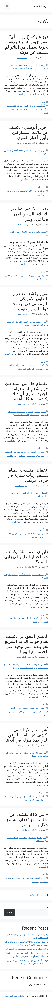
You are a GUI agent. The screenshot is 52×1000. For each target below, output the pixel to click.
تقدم (25, 711)
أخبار (35, 191)
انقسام (9, 452)
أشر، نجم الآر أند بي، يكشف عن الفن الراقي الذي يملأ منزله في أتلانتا (26, 735)
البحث (45, 907)
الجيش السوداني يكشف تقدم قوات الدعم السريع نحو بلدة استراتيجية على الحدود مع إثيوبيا (26, 644)
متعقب (45, 279)
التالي (31, 895)
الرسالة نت (41, 6)
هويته (11, 109)
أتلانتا (43, 796)
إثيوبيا (42, 708)
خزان (15, 533)
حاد (42, 455)
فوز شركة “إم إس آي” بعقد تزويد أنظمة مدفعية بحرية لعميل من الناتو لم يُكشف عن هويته (26, 44)
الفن (14, 796)
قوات (15, 711)
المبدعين (17, 452)
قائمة (46, 194)
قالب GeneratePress (13, 996)
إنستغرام (32, 452)
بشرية (21, 533)
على (20, 711)
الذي (26, 796)
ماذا (40, 622)
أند (34, 796)
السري (35, 275)
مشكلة (22, 455)
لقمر (8, 275)
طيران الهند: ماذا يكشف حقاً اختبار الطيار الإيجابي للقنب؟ (26, 556)
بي (9, 796)
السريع (45, 711)
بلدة (30, 711)
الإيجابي (36, 618)
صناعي (14, 275)
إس (33, 105)
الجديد (24, 452)
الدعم (13, 708)
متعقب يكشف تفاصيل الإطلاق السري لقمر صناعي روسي (28, 214)
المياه (35, 533)
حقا (18, 618)
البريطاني (32, 365)
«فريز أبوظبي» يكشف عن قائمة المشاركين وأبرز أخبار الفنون (28, 132)
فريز (9, 191)
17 (37, 895)
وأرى (16, 455)
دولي (43, 102)
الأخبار (42, 529)
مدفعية (22, 109)
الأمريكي (41, 365)
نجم (37, 800)
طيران (13, 618)
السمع (37, 878)
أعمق (42, 452)
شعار (28, 455)
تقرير (46, 369)
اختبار (42, 618)
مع (10, 711)
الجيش (26, 708)
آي (44, 105)
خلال (28, 878)
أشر (38, 796)
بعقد (15, 105)
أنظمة (39, 105)
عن (41, 109)
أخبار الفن (41, 187)
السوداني (37, 711)
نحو (6, 711)
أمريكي (42, 533)
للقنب (45, 622)
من (16, 109)
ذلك (33, 455)
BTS (43, 878)
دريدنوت (39, 369)
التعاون (24, 365)
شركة (46, 109)
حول (38, 455)
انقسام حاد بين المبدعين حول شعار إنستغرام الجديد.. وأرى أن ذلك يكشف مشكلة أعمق (26, 391)
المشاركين (21, 191)
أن (38, 452)
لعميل (31, 109)
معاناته (45, 881)
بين (47, 455)
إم (30, 105)
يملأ (25, 800)
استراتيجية (34, 708)
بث (32, 878)
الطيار (28, 618)
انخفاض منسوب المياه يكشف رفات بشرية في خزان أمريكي (27, 475)
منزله (42, 800)
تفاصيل (28, 275)
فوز (36, 109)
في (24, 369)
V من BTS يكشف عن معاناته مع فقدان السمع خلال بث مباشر (27, 819)
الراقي (19, 796)
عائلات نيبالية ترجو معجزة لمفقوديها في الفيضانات (26, 949)
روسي (20, 275)
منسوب (41, 537)
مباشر (11, 878)
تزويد (9, 105)
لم (27, 109)
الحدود (19, 708)
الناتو (26, 105)
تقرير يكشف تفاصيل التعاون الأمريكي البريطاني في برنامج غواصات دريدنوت (30, 301)
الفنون (29, 191)
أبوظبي (42, 191)
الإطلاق (42, 275)
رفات (9, 533)
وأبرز (40, 194)
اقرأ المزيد (22, 94)
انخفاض (28, 533)
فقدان (17, 878)
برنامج (17, 365)
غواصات (30, 369)
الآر (30, 796)
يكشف (45, 113)
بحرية (20, 105)
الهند (23, 618)
